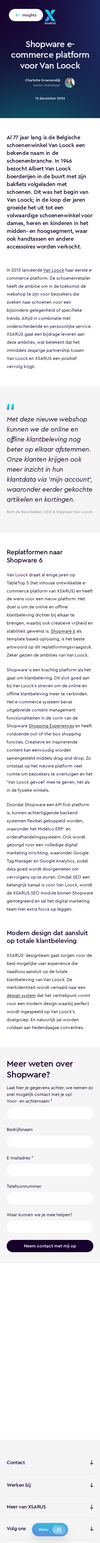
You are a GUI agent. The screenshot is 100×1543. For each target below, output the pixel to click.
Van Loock (53, 270)
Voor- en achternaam (28, 1101)
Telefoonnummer (24, 1186)
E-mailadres (18, 1158)
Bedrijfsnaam (20, 1129)
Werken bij (19, 1485)
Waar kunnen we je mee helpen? (39, 1215)
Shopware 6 (63, 631)
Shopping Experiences (51, 726)
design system (21, 995)
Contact (16, 1462)
